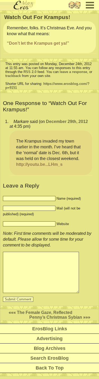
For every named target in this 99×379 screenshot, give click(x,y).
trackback (13, 76)
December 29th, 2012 (67, 121)
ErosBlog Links (49, 328)
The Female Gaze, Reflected (44, 312)
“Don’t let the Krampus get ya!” (38, 43)
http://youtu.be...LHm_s (39, 164)
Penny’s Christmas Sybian (55, 317)
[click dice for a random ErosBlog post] (76, 9)
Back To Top (50, 368)
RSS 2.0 (29, 72)
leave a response (73, 72)
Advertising (49, 338)
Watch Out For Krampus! (37, 17)
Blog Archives (49, 348)
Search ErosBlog (49, 358)
